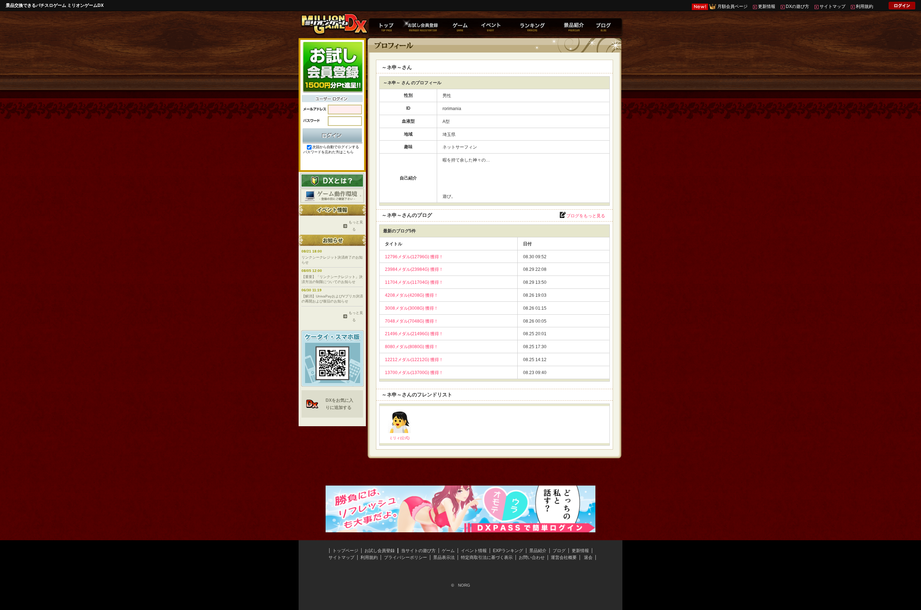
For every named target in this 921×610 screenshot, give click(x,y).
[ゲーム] (460, 26)
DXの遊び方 (797, 6)
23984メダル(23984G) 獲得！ (414, 269)
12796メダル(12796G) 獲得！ (414, 256)
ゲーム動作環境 (332, 195)
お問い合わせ (532, 557)
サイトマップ (832, 6)
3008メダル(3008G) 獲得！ (411, 308)
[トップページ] (386, 26)
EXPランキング (508, 550)
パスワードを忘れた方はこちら (328, 152)
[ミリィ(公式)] (399, 430)
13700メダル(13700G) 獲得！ (414, 372)
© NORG (460, 585)
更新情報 (766, 6)
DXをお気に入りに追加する (339, 404)
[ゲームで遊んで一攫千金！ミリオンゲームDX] (334, 33)
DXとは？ (332, 180)
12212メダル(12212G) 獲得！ (414, 359)
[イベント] (490, 26)
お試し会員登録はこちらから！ (332, 66)
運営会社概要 (564, 557)
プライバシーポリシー (405, 557)
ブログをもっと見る (585, 215)
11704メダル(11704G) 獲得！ (414, 282)
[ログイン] (902, 6)
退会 (588, 557)
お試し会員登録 (379, 550)
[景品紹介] (573, 26)
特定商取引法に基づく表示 (487, 557)
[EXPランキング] (532, 26)
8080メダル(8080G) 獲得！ (411, 346)
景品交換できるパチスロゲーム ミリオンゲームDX (55, 5)
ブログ (559, 550)
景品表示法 (444, 557)
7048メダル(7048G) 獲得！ (411, 321)
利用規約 (864, 6)
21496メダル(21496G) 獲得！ (414, 333)
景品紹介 (537, 550)
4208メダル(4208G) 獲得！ (411, 295)
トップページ (345, 550)
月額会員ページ (732, 6)
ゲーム (448, 550)
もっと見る (354, 225)
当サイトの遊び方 (418, 550)
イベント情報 (474, 550)
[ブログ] (603, 26)
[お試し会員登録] (423, 26)
